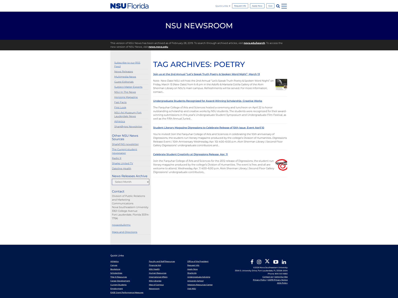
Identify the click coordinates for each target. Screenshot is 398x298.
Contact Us (267, 277)
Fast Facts (120, 102)
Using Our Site (281, 277)
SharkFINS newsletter (125, 144)
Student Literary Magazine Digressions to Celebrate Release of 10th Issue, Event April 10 (208, 127)
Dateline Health (121, 168)
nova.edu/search (254, 43)
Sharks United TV (122, 163)
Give (270, 6)
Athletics (119, 121)
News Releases (123, 71)
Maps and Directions (124, 232)
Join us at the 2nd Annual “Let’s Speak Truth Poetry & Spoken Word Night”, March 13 (206, 74)
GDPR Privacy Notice (278, 280)
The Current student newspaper (124, 151)
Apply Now (257, 6)
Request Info (240, 6)
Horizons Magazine (126, 97)
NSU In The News (125, 92)
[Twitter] (267, 263)
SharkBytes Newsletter (128, 126)
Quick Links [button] (222, 6)
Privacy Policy (259, 280)
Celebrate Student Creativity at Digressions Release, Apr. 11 (190, 154)
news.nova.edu (158, 46)
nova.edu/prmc (121, 224)
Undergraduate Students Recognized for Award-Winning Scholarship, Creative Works (207, 100)
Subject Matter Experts (128, 86)
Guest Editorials (124, 81)
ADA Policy (282, 283)
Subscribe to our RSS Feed (127, 64)
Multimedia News (125, 76)
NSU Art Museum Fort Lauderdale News (127, 114)
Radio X (116, 158)
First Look (120, 107)
